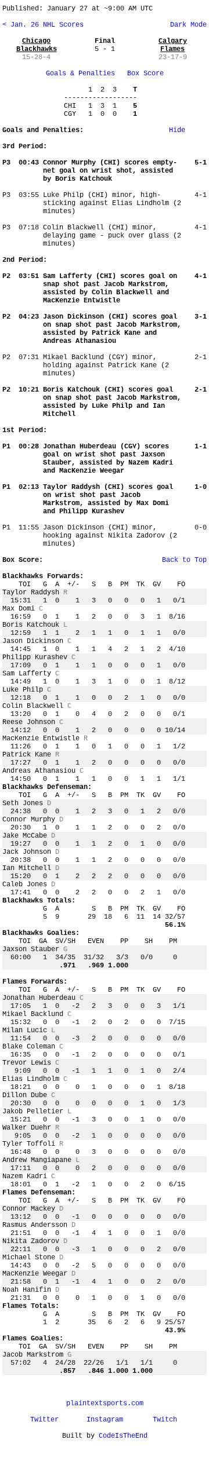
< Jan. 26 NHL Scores (43, 25)
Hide (177, 130)
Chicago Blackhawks (36, 45)
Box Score (145, 74)
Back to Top (184, 560)
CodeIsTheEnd (123, 1436)
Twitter (44, 1420)
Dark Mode (186, 25)
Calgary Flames (172, 45)
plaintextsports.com (104, 1403)
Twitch (165, 1420)
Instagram (105, 1420)
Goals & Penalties (80, 74)
